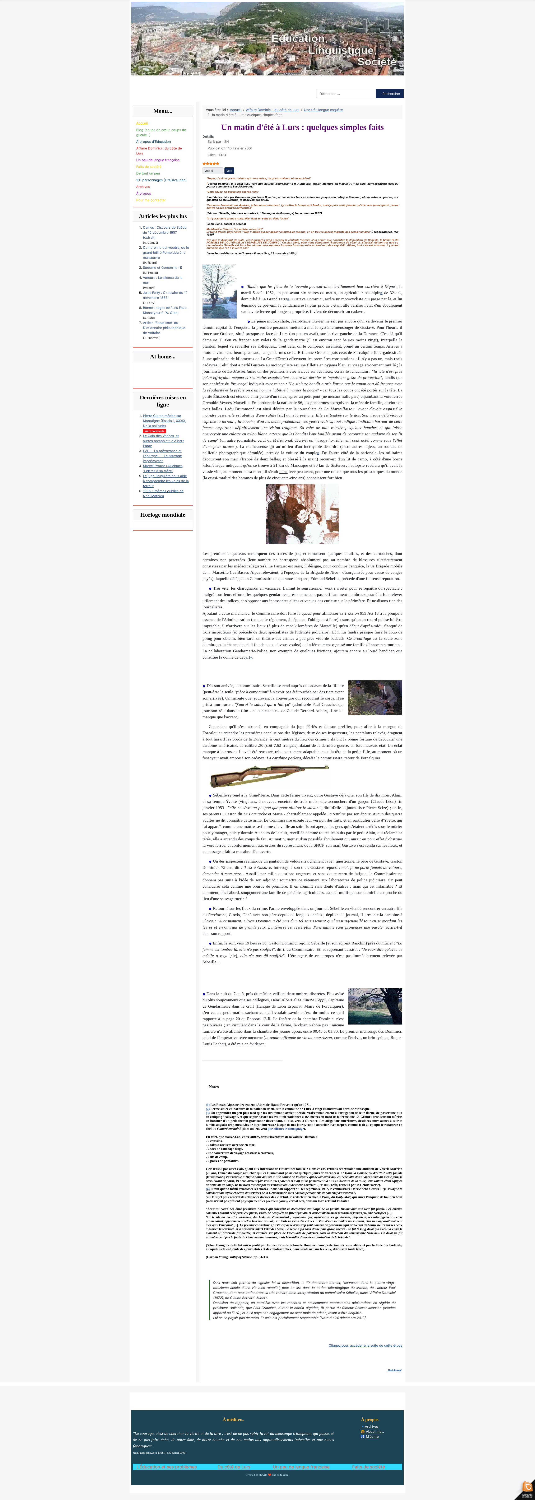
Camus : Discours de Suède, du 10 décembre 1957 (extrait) (165, 232)
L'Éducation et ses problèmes (166, 1466)
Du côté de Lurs (234, 1466)
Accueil (142, 123)
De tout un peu (148, 173)
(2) (208, 1109)
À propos (143, 193)
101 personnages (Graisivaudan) (161, 180)
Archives (143, 187)
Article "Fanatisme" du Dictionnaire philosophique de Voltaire (164, 328)
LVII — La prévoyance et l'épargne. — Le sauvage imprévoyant (162, 456)
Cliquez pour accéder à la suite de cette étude (365, 1345)
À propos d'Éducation (153, 141)
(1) (208, 1104)
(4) (208, 1189)
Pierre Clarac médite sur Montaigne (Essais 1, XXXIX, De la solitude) (164, 421)
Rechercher (325, 86)
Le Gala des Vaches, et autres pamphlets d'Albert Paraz (163, 441)
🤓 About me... (372, 1431)
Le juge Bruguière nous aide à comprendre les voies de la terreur (166, 481)
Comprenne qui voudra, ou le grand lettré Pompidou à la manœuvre (166, 252)
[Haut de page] (394, 1370)
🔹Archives (369, 1426)
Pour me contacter (151, 200)
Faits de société (148, 166)
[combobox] (346, 93)
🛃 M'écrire (370, 1436)
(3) (208, 1113)
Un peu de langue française (158, 160)
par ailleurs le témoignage (286, 1128)
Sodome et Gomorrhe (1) (162, 267)
